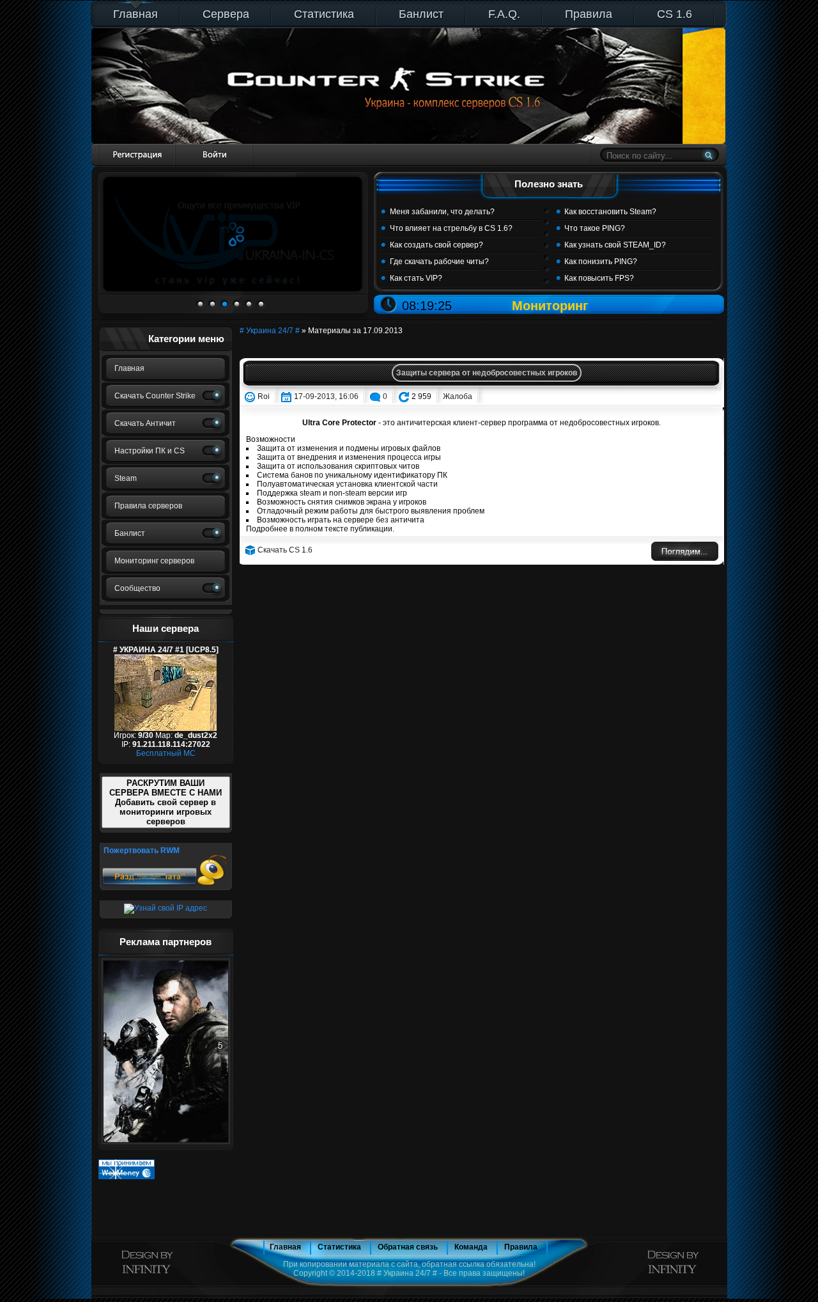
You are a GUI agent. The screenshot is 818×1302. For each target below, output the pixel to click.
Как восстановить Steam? (610, 211)
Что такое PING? (594, 228)
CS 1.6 (674, 14)
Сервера (226, 14)
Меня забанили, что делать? (442, 211)
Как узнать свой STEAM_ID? (615, 244)
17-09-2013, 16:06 (326, 396)
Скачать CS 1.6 (285, 549)
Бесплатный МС (166, 753)
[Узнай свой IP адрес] (165, 908)
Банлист (421, 14)
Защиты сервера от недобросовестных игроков (486, 372)
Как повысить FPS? (599, 278)
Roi (264, 396)
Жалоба (457, 396)
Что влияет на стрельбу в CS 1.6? (451, 228)
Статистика (324, 14)
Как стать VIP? (416, 278)
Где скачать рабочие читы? (439, 261)
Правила (588, 14)
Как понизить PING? (600, 261)
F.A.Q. (504, 14)
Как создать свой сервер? (436, 244)
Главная (135, 14)
